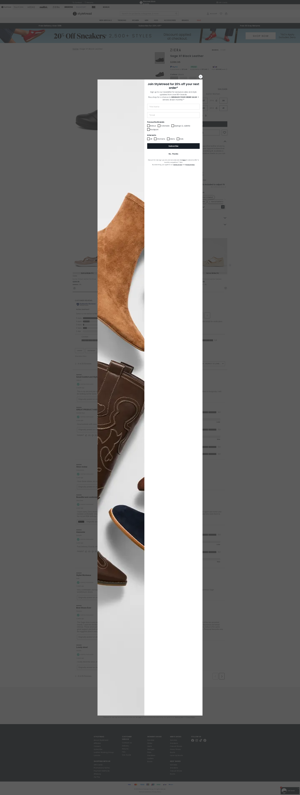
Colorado (165, 125)
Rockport (154, 129)
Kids (181, 139)
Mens (172, 139)
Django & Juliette (182, 125)
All (151, 139)
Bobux (153, 125)
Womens (161, 139)
